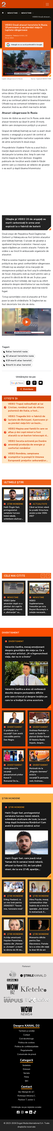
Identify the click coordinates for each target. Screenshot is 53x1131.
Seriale (26, 1073)
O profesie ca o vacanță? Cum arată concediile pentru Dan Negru (13, 735)
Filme (26, 1077)
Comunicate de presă (26, 1054)
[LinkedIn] (30, 1112)
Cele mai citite (14, 575)
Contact (26, 1035)
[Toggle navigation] (47, 4)
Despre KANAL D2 (26, 1026)
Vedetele (26, 1065)
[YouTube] (26, 1112)
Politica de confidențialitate (26, 1046)
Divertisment (10, 632)
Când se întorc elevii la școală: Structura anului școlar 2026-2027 (39, 511)
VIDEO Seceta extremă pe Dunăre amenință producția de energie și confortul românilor (27, 444)
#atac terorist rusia (17, 351)
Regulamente (27, 1050)
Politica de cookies (26, 1042)
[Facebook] (18, 1112)
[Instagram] (22, 1112)
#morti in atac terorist (18, 364)
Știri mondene (11, 798)
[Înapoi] (43, 576)
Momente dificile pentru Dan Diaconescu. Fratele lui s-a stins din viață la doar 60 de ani (39, 943)
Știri (26, 1081)
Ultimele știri (14, 482)
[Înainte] (48, 576)
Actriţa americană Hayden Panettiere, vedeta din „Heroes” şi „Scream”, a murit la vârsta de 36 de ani (13, 945)
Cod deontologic (26, 1038)
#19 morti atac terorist (19, 360)
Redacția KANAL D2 (20, 35)
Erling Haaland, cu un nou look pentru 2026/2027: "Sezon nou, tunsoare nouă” (13, 904)
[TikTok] (34, 1112)
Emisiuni (26, 1069)
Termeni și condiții (27, 1031)
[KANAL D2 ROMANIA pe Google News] (17, 383)
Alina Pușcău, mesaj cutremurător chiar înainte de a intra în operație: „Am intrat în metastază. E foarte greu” (38, 907)
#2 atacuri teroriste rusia (20, 356)
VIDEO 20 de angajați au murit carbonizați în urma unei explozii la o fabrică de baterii (26, 222)
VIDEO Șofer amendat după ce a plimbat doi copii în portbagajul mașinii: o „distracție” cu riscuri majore (13, 608)
